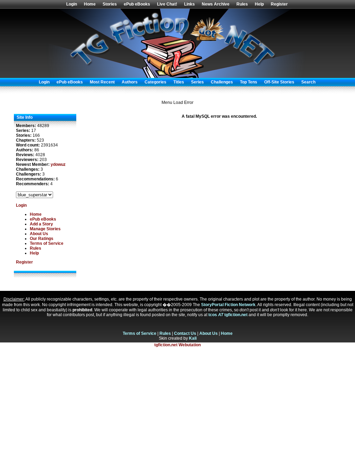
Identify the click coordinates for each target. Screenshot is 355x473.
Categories (155, 82)
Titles (178, 82)
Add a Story (41, 224)
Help (259, 4)
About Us (39, 233)
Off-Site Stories (279, 82)
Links (189, 4)
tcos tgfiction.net (228, 314)
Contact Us (185, 333)
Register (279, 4)
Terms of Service (46, 243)
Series (197, 82)
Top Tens (248, 82)
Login (71, 4)
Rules (242, 4)
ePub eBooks (137, 4)
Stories (110, 4)
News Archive (216, 4)
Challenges (222, 82)
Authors (130, 82)
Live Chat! (167, 4)
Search (308, 82)
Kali (193, 338)
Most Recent (102, 82)
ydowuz (58, 164)
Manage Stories (45, 228)
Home (90, 4)
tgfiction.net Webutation (177, 344)
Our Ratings (41, 238)
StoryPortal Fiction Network (228, 304)
